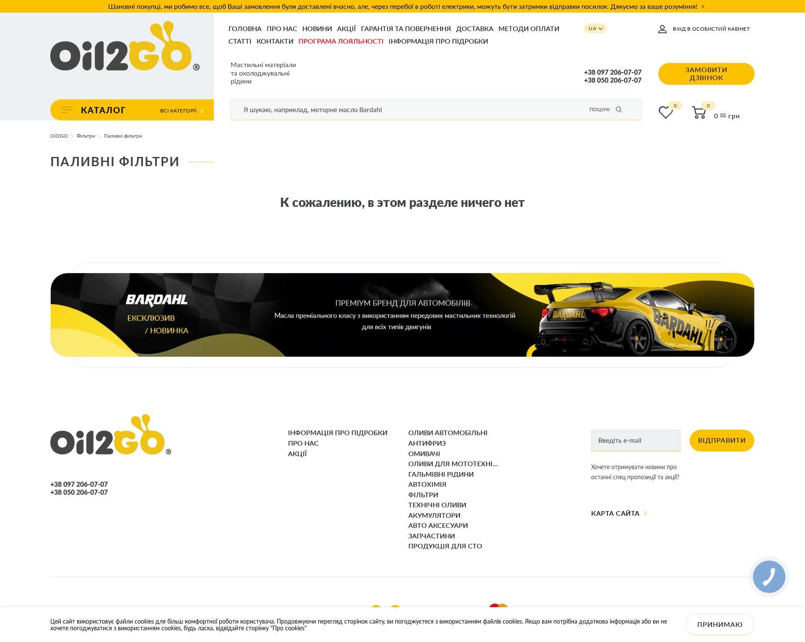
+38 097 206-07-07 (612, 72)
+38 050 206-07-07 (612, 80)
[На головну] (125, 46)
